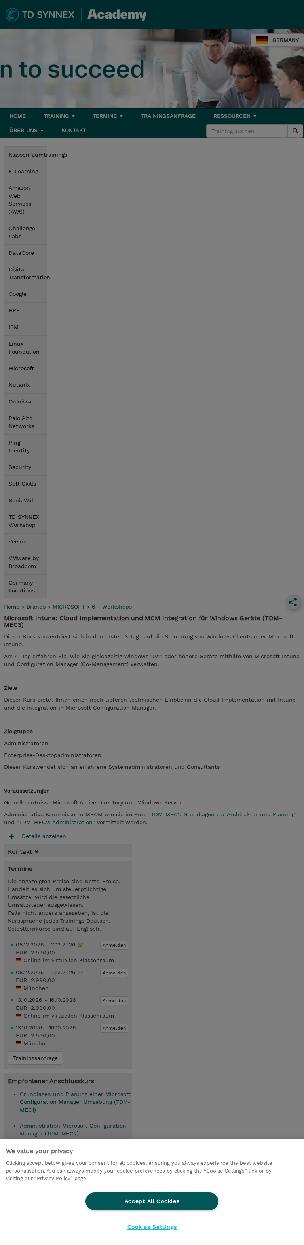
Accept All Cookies (152, 1201)
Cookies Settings (152, 1227)
